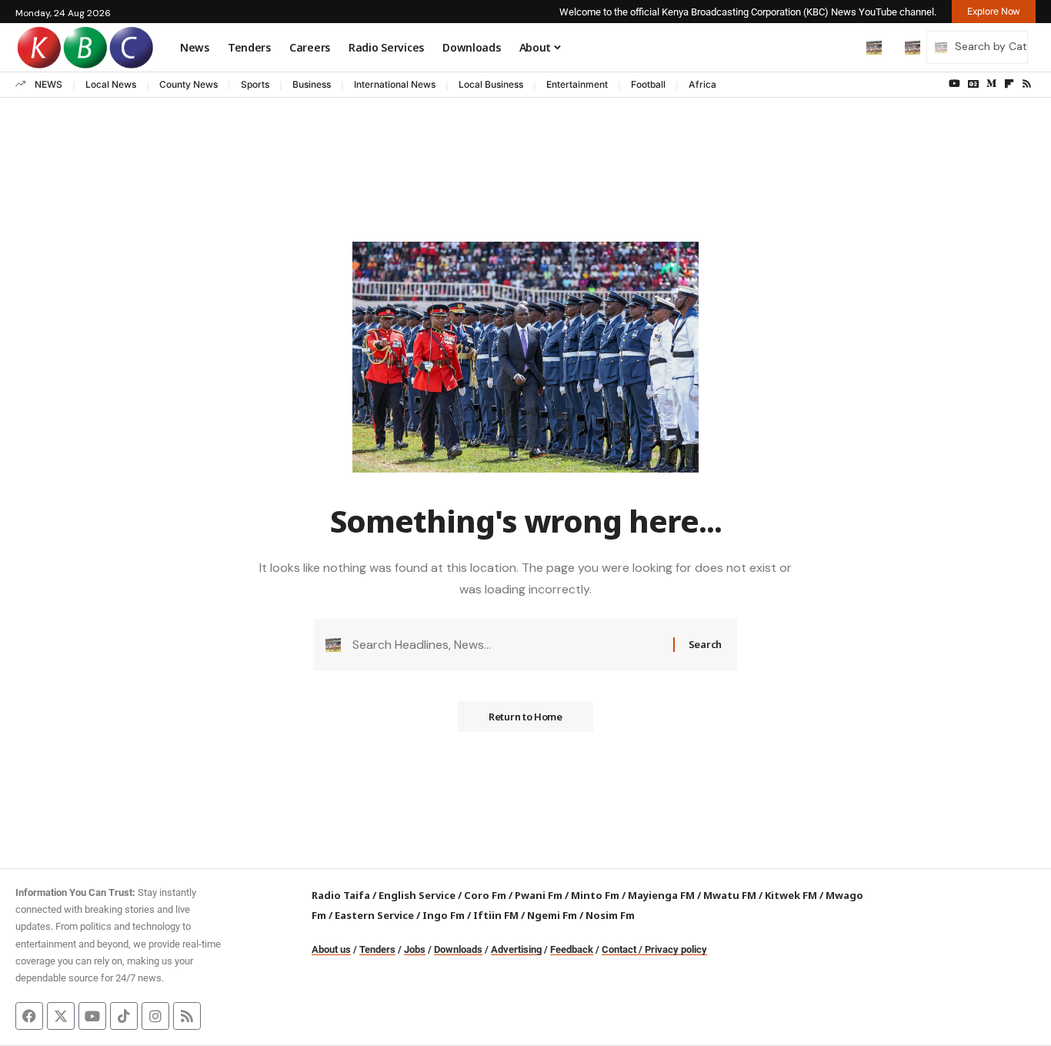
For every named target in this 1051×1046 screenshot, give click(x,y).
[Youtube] (92, 1016)
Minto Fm (595, 895)
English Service (417, 895)
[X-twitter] (61, 1016)
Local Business (491, 84)
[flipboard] (1009, 83)
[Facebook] (29, 1016)
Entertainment (577, 84)
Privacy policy (676, 949)
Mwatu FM (729, 895)
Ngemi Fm (552, 915)
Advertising (516, 949)
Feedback (571, 949)
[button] (841, 47)
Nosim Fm (609, 915)
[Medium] (991, 83)
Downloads (458, 949)
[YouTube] (954, 83)
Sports (255, 84)
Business (311, 84)
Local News (110, 84)
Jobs (414, 949)
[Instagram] (155, 1016)
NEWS (48, 84)
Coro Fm (485, 895)
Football (648, 84)
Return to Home (525, 717)
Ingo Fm (443, 915)
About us (331, 949)
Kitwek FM (791, 895)
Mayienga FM (661, 895)
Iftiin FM (496, 915)
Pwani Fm (538, 895)
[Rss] (1027, 83)
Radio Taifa (341, 895)
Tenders (377, 949)
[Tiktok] (124, 1016)
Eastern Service (374, 915)
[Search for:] (507, 644)
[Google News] (973, 83)
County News (188, 84)
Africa (702, 84)
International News (394, 84)
